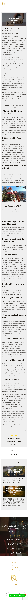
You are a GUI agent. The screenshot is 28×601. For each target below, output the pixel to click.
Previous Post (14, 450)
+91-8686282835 (14, 548)
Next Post (14, 454)
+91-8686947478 (14, 544)
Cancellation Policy (14, 570)
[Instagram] (12, 584)
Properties (14, 565)
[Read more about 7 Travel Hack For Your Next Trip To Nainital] (14, 471)
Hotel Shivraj (12, 417)
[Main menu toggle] (24, 4)
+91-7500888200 (14, 553)
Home (14, 562)
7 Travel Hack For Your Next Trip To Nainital (13, 479)
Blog (17, 33)
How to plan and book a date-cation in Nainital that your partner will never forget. (13, 501)
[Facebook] (16, 584)
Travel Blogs (14, 567)
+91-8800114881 (14, 539)
